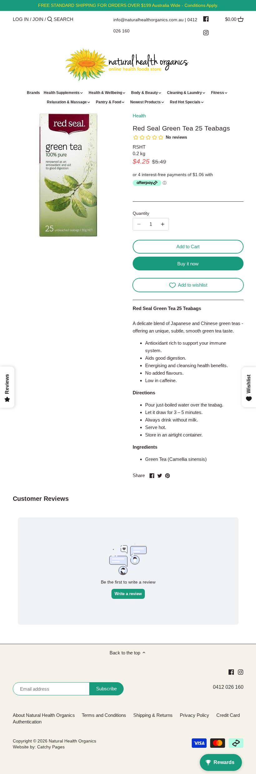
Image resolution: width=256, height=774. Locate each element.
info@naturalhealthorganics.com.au (148, 19)
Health (139, 115)
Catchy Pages (51, 747)
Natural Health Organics (72, 741)
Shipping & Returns (153, 715)
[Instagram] (206, 32)
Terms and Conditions (104, 715)
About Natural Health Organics (44, 715)
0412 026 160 (228, 687)
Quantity (141, 213)
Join (37, 19)
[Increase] (163, 224)
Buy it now (188, 263)
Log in (21, 19)
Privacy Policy (194, 715)
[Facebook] (206, 18)
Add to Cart (187, 246)
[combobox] (80, 19)
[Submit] (49, 19)
